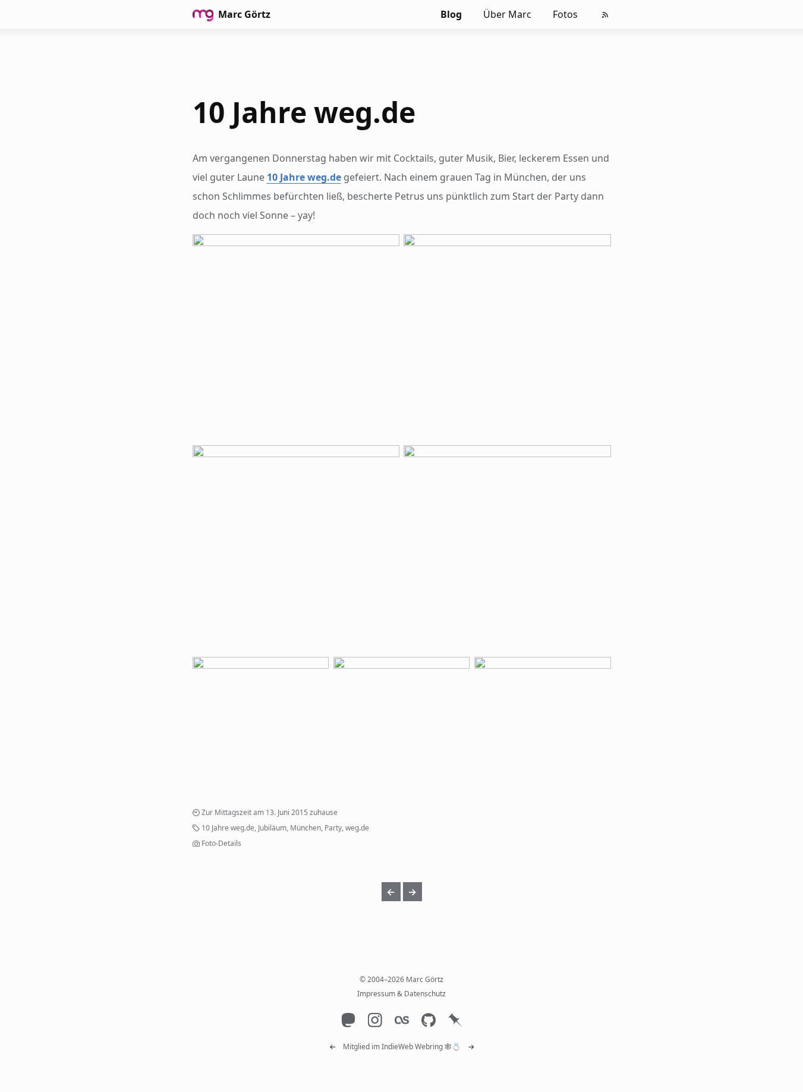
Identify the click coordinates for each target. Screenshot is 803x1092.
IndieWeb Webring (412, 1046)
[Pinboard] (455, 1020)
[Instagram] (375, 1020)
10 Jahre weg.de (304, 112)
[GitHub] (428, 1020)
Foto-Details (221, 843)
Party (333, 828)
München (305, 828)
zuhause (324, 812)
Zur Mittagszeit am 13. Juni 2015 (254, 812)
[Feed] (605, 15)
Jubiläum (272, 828)
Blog (451, 14)
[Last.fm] (401, 1020)
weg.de (357, 828)
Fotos (565, 14)
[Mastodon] (348, 1020)
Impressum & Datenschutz (401, 994)
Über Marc (507, 14)
